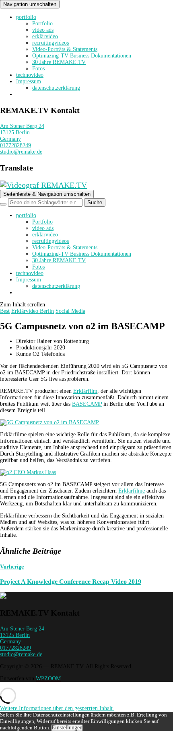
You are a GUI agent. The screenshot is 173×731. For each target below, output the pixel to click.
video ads (43, 30)
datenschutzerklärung (56, 88)
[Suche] (3, 204)
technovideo (29, 75)
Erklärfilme (131, 491)
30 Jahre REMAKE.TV (59, 62)
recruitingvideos (50, 43)
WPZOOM (48, 679)
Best (5, 311)
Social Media (70, 311)
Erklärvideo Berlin (32, 311)
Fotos (38, 69)
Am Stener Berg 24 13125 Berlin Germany (22, 132)
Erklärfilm (85, 391)
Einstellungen (66, 728)
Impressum (28, 81)
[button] (57, 708)
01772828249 (15, 145)
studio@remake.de (21, 152)
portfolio (26, 17)
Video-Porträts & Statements (64, 49)
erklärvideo (45, 36)
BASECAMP (87, 404)
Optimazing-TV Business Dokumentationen (81, 56)
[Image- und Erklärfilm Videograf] (3, 597)
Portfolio (42, 24)
